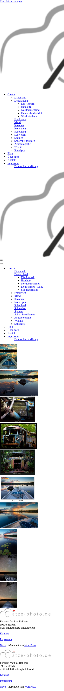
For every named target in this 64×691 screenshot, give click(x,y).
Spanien (18, 137)
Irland (17, 122)
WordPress (30, 645)
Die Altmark (27, 103)
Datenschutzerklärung (26, 166)
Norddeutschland (30, 109)
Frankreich (20, 119)
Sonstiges (19, 150)
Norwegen (20, 128)
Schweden (20, 134)
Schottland (20, 131)
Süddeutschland (29, 116)
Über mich (13, 156)
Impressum (6, 639)
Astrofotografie (22, 143)
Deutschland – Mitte (32, 113)
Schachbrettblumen (24, 140)
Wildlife (18, 147)
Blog (10, 153)
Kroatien (19, 125)
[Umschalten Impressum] (60, 336)
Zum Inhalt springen (11, 1)
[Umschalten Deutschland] (60, 274)
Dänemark (20, 97)
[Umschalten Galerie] (60, 268)
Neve (3, 645)
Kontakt (12, 159)
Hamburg (26, 106)
